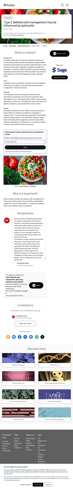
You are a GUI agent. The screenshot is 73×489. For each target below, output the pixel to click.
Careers (29, 443)
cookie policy (8, 474)
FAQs (16, 445)
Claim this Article (25, 323)
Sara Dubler (24, 186)
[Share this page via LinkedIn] (25, 337)
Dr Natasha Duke (23, 263)
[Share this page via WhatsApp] (36, 337)
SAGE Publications (23, 46)
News (28, 441)
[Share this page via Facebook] (19, 337)
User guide (18, 443)
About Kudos (30, 438)
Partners (29, 450)
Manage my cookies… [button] (26, 484)
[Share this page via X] (42, 337)
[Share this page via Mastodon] (31, 337)
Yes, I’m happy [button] (38, 484)
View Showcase (59, 77)
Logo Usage (6, 450)
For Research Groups (41, 454)
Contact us (18, 448)
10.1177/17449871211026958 (15, 35)
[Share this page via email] (8, 337)
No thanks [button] (48, 484)
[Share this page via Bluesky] (14, 337)
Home (5, 46)
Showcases (12, 46)
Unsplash (33, 186)
